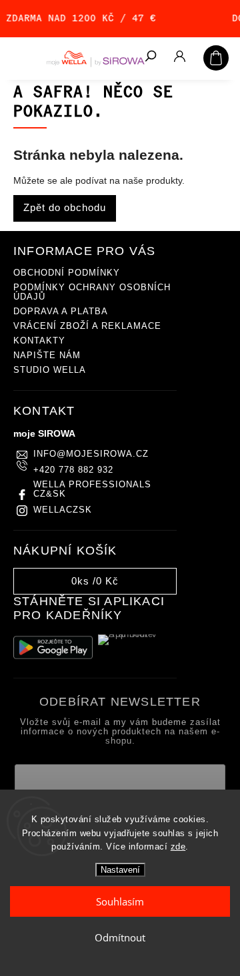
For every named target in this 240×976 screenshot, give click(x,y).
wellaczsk (62, 510)
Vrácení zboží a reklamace (87, 326)
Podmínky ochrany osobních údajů (92, 292)
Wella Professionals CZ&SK (92, 489)
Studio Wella (49, 370)
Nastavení (120, 870)
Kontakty (39, 341)
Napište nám (47, 355)
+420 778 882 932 (73, 470)
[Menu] (20, 57)
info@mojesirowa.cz (91, 454)
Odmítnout (120, 937)
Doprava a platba (60, 311)
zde (178, 847)
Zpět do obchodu (64, 207)
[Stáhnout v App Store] (137, 647)
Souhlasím (120, 901)
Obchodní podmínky (66, 273)
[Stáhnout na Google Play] (53, 647)
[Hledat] (150, 57)
